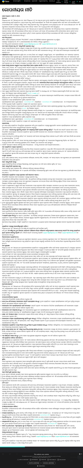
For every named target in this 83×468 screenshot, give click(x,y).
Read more (49, 457)
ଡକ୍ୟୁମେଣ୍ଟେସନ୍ (43, 1)
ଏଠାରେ (24, 108)
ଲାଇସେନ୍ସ (52, 1)
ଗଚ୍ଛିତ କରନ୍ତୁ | (66, 2)
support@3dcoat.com (49, 44)
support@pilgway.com (31, 44)
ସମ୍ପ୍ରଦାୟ (27, 1)
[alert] (41, 460)
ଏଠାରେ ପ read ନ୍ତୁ (32, 93)
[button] (41, 465)
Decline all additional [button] (48, 463)
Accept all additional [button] (34, 463)
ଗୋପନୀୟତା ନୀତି (29, 102)
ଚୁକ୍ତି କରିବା (73, 2)
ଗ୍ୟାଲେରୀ (34, 1)
